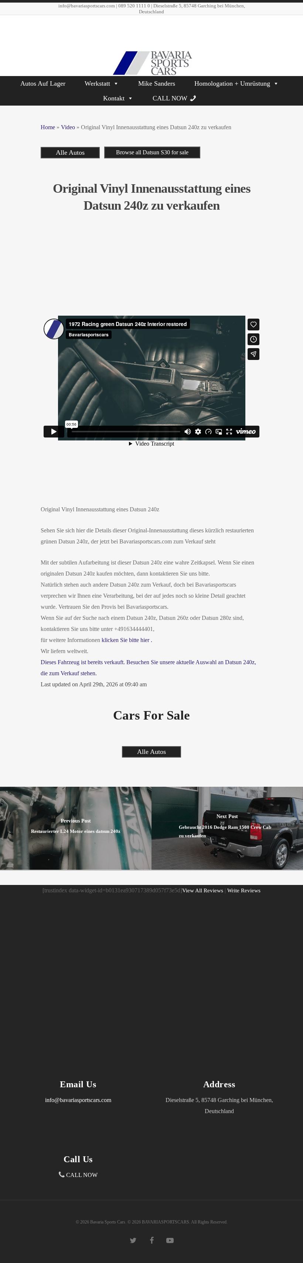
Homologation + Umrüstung (232, 83)
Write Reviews (244, 890)
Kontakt (114, 98)
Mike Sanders (156, 83)
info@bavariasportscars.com (86, 5)
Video (68, 127)
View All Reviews (202, 890)
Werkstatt (97, 83)
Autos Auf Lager (42, 83)
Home (48, 127)
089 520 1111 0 (134, 5)
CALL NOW (170, 98)
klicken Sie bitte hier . (127, 640)
